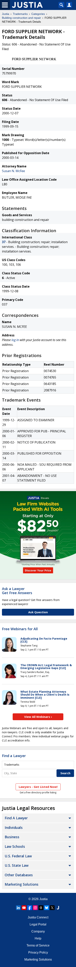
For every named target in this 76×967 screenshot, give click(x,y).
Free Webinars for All (20, 629)
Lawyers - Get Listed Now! (38, 787)
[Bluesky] (46, 907)
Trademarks (20, 13)
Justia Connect (38, 917)
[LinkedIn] (18, 907)
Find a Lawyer (14, 755)
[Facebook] (29, 907)
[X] (52, 907)
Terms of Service (38, 945)
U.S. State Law (16, 865)
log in (15, 340)
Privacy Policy (38, 952)
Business (12, 837)
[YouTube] (24, 907)
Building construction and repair (21, 17)
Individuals (14, 827)
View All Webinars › (38, 717)
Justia (5, 13)
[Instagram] (35, 907)
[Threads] (41, 907)
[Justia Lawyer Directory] (58, 907)
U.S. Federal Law (18, 856)
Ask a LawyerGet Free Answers (17, 590)
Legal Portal (38, 924)
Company (38, 931)
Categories (38, 13)
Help (38, 938)
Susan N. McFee (13, 171)
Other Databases (19, 875)
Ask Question (38, 612)
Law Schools (15, 846)
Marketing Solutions (21, 884)
